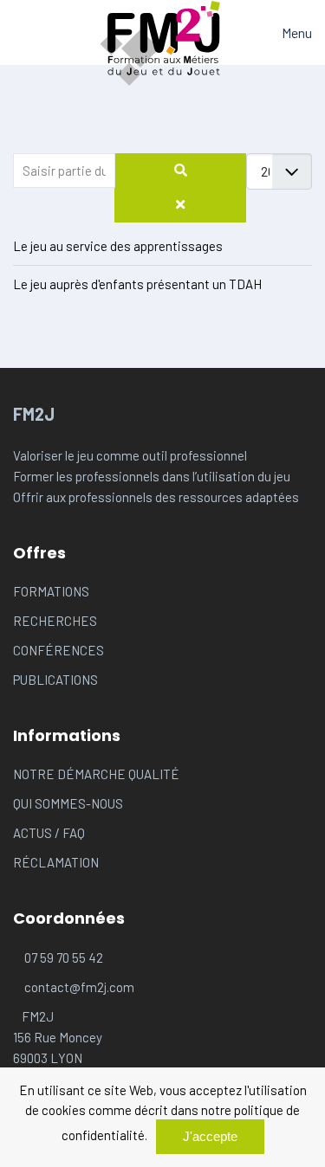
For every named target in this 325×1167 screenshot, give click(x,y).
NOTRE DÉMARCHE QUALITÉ (96, 774)
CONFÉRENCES (58, 650)
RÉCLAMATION (56, 862)
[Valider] (180, 170)
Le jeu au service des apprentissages (118, 246)
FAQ (73, 833)
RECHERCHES (55, 621)
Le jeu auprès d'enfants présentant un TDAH (137, 284)
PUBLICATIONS (55, 679)
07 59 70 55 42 (63, 957)
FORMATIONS (51, 591)
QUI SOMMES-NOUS (68, 803)
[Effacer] (180, 205)
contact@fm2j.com (79, 987)
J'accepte (210, 1136)
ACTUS (34, 833)
